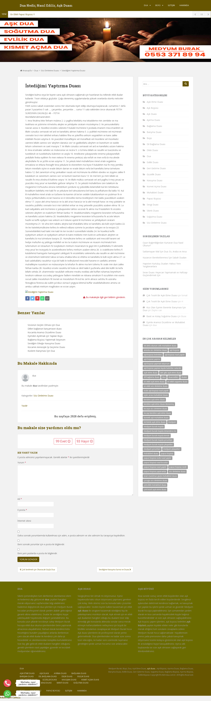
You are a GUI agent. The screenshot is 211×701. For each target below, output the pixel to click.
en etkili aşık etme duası (154, 381)
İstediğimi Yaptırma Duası (73, 70)
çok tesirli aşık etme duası (155, 489)
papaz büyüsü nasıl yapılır (155, 467)
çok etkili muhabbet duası (155, 485)
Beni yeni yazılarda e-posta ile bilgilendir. (37, 553)
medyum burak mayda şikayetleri (158, 444)
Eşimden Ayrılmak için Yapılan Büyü (45, 335)
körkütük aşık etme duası (154, 422)
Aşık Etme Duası (155, 101)
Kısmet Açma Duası (156, 186)
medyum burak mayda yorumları (158, 440)
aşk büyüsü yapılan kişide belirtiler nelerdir (162, 368)
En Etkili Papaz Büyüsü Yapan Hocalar (29, 14)
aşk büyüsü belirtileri (153, 354)
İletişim (171, 5)
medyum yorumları (152, 449)
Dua (146, 5)
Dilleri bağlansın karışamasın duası (45, 328)
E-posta (22, 509)
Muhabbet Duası (155, 192)
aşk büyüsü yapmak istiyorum (157, 363)
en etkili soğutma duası (177, 381)
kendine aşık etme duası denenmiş (159, 404)
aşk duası (151, 668)
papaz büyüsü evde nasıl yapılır (157, 458)
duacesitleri (173, 377)
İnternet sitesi (24, 520)
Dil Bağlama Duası (156, 144)
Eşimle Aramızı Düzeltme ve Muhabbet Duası (164, 324)
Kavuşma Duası (154, 180)
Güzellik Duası (154, 174)
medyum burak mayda (154, 426)
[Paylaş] (27, 298)
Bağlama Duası (154, 126)
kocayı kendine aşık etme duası (157, 413)
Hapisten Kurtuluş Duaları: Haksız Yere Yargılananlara (162, 265)
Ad (19, 498)
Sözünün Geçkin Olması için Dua (44, 324)
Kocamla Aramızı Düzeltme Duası (44, 332)
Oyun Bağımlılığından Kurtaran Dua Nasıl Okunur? (163, 244)
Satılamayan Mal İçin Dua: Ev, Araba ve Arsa (165, 251)
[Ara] (186, 83)
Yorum (21, 462)
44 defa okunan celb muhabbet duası (160, 345)
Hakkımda (184, 5)
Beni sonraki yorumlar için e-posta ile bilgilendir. (41, 544)
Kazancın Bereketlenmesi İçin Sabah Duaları (164, 257)
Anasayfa (27, 70)
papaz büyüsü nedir (178, 467)
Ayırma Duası (153, 120)
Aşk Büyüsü (152, 107)
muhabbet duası (151, 453)
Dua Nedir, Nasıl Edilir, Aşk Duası (46, 5)
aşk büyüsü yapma (152, 359)
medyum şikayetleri (171, 449)
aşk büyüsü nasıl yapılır (175, 354)
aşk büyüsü (174, 350)
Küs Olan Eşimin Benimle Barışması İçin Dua (164, 309)
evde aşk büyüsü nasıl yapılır (156, 390)
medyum (172, 422)
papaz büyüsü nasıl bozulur (156, 462)
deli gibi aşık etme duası (170, 372)
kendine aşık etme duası (154, 399)
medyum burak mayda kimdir (157, 435)
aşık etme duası (150, 372)
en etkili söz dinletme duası (155, 386)
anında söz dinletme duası (155, 350)
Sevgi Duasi (152, 204)
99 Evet (62, 441)
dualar (184, 377)
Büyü (157, 5)
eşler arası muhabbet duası (156, 395)
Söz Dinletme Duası (50, 70)
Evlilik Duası (152, 162)
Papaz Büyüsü (154, 198)
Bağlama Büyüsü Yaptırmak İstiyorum (46, 339)
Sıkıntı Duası (153, 210)
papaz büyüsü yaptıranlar (155, 471)
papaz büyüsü (167, 453)
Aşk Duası (152, 113)
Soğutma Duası (154, 216)
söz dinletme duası (177, 471)
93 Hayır (83, 441)
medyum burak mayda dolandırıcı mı (160, 431)
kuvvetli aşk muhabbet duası (156, 417)
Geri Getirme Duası (156, 168)
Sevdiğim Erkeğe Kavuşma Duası (44, 343)
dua (164, 377)
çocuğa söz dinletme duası (155, 480)
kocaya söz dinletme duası (155, 408)
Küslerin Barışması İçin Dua (41, 350)
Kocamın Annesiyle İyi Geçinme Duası (46, 347)
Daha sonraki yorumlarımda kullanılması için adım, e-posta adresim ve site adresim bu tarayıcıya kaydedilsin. (71, 535)
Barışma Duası (154, 132)
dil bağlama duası (151, 377)
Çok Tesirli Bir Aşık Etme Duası (161, 295)
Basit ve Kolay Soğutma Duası (161, 316)
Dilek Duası (152, 150)
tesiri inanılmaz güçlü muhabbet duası (160, 476)
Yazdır (24, 405)
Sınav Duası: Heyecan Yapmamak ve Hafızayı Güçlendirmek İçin (165, 274)
